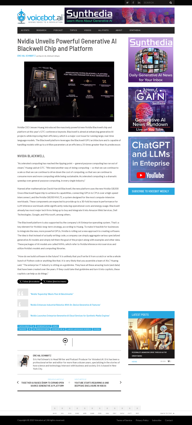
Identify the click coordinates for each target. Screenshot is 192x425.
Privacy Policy (142, 420)
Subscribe (156, 420)
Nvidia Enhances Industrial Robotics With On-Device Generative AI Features (65, 304)
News (55, 326)
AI (33, 326)
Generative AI (43, 326)
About (119, 30)
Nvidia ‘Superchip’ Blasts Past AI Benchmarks (52, 293)
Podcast (58, 30)
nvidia (97, 329)
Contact (169, 420)
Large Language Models (79, 329)
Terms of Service (124, 420)
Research (41, 30)
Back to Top (166, 413)
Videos (87, 30)
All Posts (103, 30)
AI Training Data (41, 329)
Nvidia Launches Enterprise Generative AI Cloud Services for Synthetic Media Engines (70, 315)
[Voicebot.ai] (40, 16)
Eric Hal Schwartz (26, 55)
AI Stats (25, 30)
